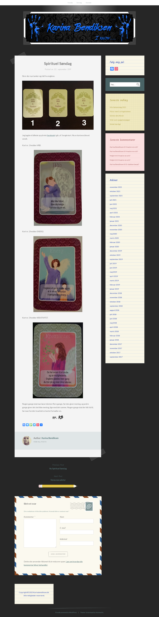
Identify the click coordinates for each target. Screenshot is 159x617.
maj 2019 (113, 272)
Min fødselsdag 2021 (118, 107)
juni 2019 (113, 268)
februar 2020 (115, 242)
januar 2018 (114, 340)
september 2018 (116, 306)
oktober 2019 (115, 255)
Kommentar (29, 517)
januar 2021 (114, 221)
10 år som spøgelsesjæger (120, 120)
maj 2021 (113, 208)
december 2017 (116, 344)
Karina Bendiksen (50, 438)
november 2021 (116, 187)
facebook (51, 135)
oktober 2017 (115, 352)
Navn (62, 517)
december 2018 (116, 293)
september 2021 (116, 196)
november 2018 (116, 297)
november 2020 (116, 229)
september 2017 (116, 357)
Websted (63, 539)
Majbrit (113, 156)
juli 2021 (113, 200)
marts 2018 (114, 331)
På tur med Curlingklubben (120, 111)
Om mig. (79, 3)
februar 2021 (115, 217)
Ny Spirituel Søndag (58, 466)
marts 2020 (114, 238)
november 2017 (116, 348)
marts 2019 (114, 280)
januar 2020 (114, 246)
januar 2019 (114, 289)
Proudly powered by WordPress (66, 612)
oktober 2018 (115, 302)
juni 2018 (113, 319)
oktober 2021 (115, 191)
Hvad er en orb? (132, 147)
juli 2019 (113, 263)
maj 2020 (113, 234)
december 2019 (116, 251)
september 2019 (116, 259)
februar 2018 (115, 336)
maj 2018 (113, 323)
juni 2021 (113, 204)
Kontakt (88, 3)
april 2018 (114, 327)
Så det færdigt (115, 124)
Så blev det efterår (117, 116)
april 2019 (114, 276)
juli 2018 (113, 314)
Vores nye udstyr (58, 478)
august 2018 (114, 310)
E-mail (63, 528)
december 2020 (116, 225)
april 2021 (114, 212)
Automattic (100, 612)
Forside (70, 3)
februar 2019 (115, 285)
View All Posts (40, 442)
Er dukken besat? (132, 164)
